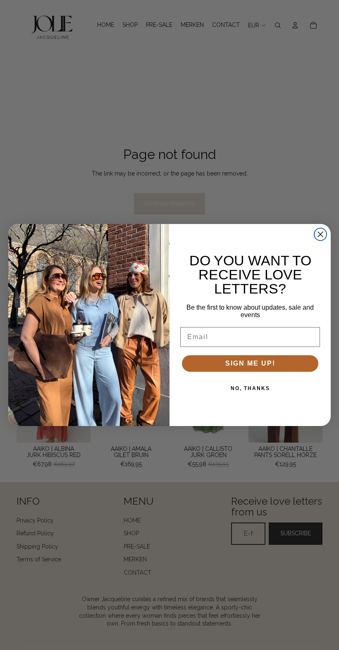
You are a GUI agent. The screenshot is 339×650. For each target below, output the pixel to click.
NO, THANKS (250, 388)
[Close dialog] (320, 234)
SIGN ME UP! (250, 363)
